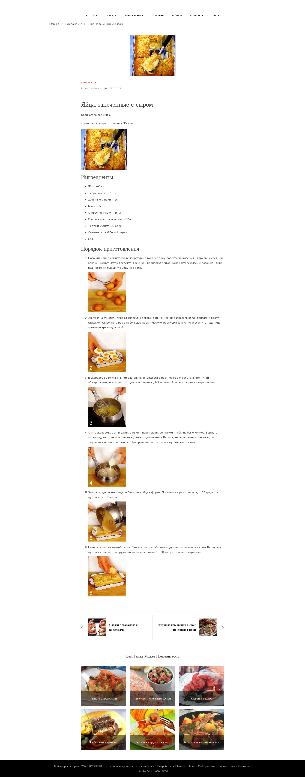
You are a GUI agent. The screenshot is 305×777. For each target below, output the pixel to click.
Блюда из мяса (133, 15)
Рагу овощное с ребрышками (201, 742)
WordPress (229, 766)
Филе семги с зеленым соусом (152, 698)
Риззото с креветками (104, 698)
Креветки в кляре (201, 698)
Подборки (157, 15)
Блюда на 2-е (88, 82)
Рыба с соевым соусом (103, 742)
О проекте (197, 15)
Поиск (215, 15)
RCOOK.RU (92, 15)
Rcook (84, 88)
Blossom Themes (186, 766)
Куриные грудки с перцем (152, 742)
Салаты (112, 15)
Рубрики (177, 15)
